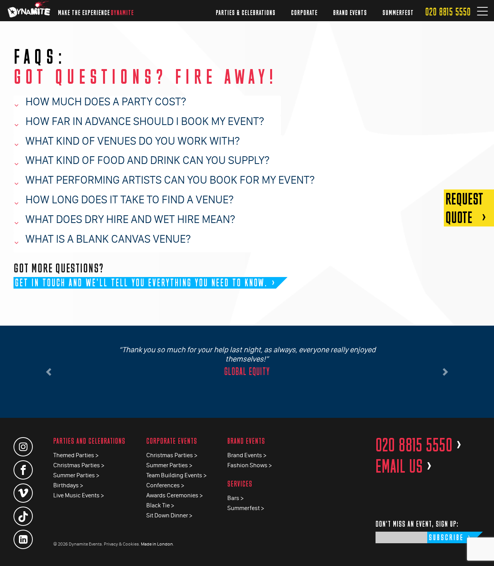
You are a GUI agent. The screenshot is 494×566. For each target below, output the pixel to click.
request (464, 208)
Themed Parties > (75, 455)
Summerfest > (245, 508)
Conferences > (165, 485)
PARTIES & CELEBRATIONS (246, 12)
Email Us (404, 466)
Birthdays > (68, 485)
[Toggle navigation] (482, 12)
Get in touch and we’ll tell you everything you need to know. (141, 282)
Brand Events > (246, 455)
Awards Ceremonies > (174, 495)
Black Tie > (160, 505)
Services (239, 484)
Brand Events (246, 441)
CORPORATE (304, 12)
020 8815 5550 (448, 12)
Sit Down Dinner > (169, 515)
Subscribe (446, 537)
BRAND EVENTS (350, 12)
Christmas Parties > (78, 465)
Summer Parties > (76, 475)
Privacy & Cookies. (122, 544)
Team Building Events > (176, 475)
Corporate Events (171, 441)
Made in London (157, 544)
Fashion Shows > (249, 465)
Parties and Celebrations (89, 441)
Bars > (235, 498)
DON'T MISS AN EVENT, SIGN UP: (417, 524)
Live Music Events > (78, 495)
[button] (49, 372)
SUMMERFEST (398, 12)
